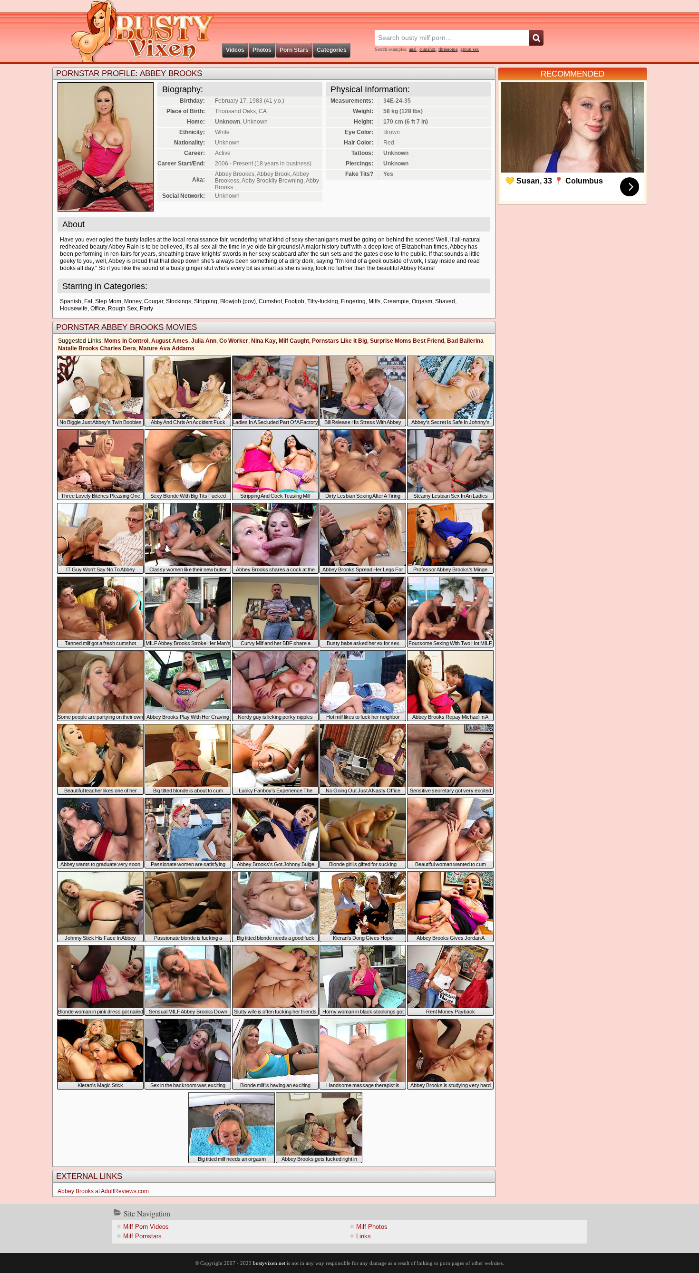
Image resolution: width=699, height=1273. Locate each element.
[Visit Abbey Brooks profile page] (106, 209)
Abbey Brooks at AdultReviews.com (103, 1191)
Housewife (73, 308)
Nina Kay (263, 341)
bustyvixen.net (269, 1263)
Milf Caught (294, 341)
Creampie (396, 301)
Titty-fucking (322, 301)
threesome (447, 49)
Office (97, 308)
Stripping (205, 301)
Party (146, 308)
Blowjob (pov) (238, 301)
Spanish (70, 301)
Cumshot (270, 301)
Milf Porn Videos (146, 1226)
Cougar (153, 301)
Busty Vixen (136, 31)
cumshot (427, 49)
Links (363, 1236)
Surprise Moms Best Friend (407, 341)
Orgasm (422, 301)
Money (132, 301)
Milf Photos (372, 1226)
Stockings (178, 301)
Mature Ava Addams (166, 348)
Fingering (353, 301)
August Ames (169, 341)
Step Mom (108, 301)
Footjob (294, 301)
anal (413, 49)
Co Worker (233, 341)
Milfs (374, 301)
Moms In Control (126, 341)
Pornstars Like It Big (339, 341)
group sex (469, 49)
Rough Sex (122, 308)
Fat (88, 301)
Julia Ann (203, 341)
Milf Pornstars (142, 1236)
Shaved (445, 301)
